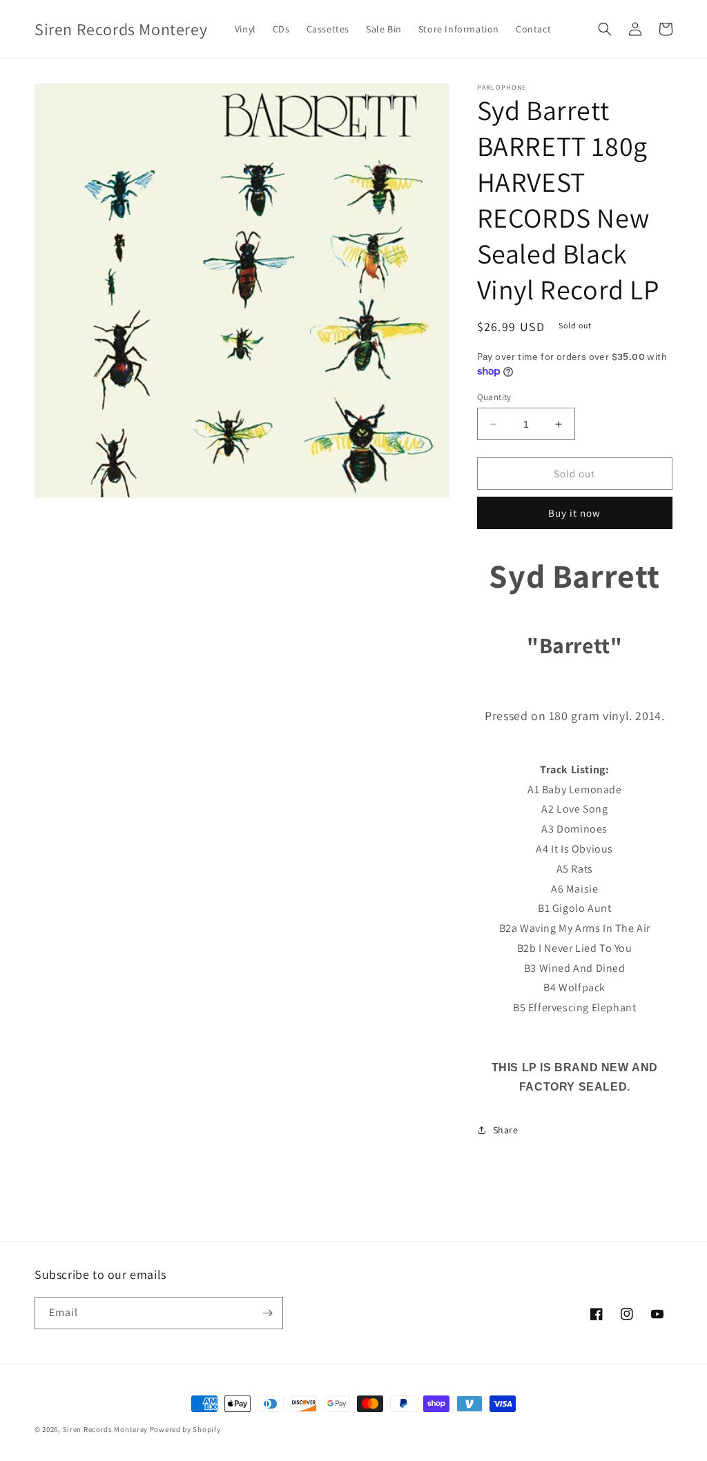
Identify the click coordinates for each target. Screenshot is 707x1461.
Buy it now (574, 512)
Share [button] (506, 1130)
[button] (605, 29)
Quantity (494, 397)
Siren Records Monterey (105, 1429)
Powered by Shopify (185, 1429)
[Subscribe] (267, 1313)
